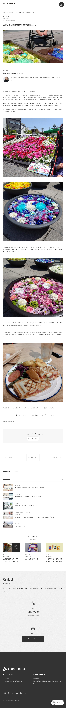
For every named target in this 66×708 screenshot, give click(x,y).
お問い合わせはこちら (33, 639)
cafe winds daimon (8, 421)
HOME (4, 12)
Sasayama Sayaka (9, 73)
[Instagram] (4, 693)
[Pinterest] (20, 693)
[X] (8, 693)
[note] (11, 81)
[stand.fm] (24, 693)
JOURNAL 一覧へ (33, 457)
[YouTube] (16, 693)
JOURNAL (11, 12)
